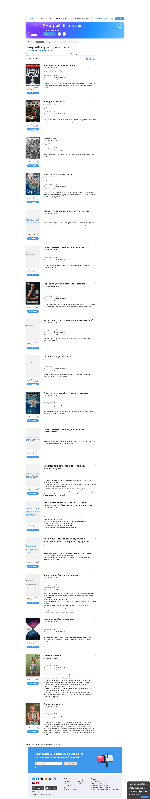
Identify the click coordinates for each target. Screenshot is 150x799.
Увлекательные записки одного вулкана (63, 247)
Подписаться (49, 34)
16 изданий (41, 50)
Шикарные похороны (54, 101)
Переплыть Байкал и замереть (58, 619)
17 (61, 71)
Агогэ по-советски (52, 655)
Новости (64, 18)
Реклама (80, 781)
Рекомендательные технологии (42, 794)
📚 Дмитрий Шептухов (47, 744)
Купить (36, 89)
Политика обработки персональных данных (104, 789)
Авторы (58, 18)
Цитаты (62, 42)
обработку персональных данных (63, 767)
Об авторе (30, 42)
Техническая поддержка (98, 783)
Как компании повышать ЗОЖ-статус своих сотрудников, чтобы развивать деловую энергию (68, 503)
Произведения (75, 54)
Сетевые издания (62, 54)
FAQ (65, 787)
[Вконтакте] (37, 778)
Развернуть (47, 87)
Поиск (81, 58)
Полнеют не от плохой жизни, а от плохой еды (66, 210)
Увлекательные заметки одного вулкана (63, 429)
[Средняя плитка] (87, 59)
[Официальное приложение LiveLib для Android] (38, 788)
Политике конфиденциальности (137, 793)
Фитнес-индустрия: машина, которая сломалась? (68, 320)
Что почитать (42, 18)
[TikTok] (50, 778)
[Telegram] (33, 778)
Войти (120, 19)
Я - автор (80, 783)
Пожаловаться (95, 781)
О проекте (67, 781)
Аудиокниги (50, 54)
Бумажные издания (37, 54)
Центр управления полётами (99, 785)
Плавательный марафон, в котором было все (65, 393)
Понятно (145, 797)
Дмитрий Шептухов (50, 67)
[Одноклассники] (46, 778)
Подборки (72, 42)
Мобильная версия (70, 789)
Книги (40, 42)
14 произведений (31, 50)
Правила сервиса (69, 785)
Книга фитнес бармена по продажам (61, 575)
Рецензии (50, 42)
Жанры (50, 18)
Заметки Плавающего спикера (58, 174)
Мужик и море (50, 138)
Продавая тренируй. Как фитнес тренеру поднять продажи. (64, 467)
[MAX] (54, 778)
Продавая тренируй (53, 704)
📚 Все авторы (35, 744)
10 (46, 71)
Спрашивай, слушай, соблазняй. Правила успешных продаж (64, 285)
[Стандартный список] (90, 59)
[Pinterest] (37, 783)
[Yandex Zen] (41, 778)
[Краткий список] (94, 59)
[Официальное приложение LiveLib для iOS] (51, 788)
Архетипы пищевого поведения (59, 65)
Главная (28, 744)
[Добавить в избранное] (59, 34)
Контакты (67, 783)
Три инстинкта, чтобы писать (58, 356)
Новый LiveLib (101, 19)
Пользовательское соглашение (100, 787)
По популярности (32, 58)
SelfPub (56, 587)
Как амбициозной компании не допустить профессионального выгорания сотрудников (66, 540)
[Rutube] (33, 783)
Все (27, 54)
